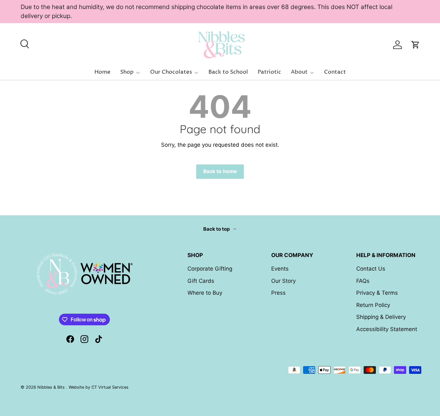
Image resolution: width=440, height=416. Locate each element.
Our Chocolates (171, 72)
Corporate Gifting (209, 268)
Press (278, 293)
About (299, 72)
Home (102, 72)
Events (280, 268)
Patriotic (269, 72)
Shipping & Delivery (381, 317)
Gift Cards (200, 281)
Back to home (220, 171)
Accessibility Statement (386, 329)
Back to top (217, 229)
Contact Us (370, 268)
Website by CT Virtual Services (99, 387)
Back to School (228, 72)
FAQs (362, 281)
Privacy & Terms (377, 293)
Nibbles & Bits (51, 387)
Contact (335, 72)
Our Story (283, 281)
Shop (127, 72)
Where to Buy (204, 293)
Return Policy (373, 305)
